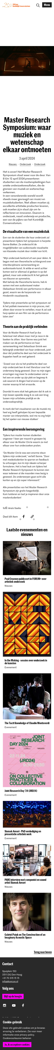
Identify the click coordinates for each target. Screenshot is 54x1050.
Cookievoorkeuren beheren (17, 1038)
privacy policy (27, 1034)
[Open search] (38, 4)
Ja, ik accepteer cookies (17, 1044)
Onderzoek (25, 164)
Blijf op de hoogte (13, 996)
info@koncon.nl (10, 981)
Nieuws (13, 164)
